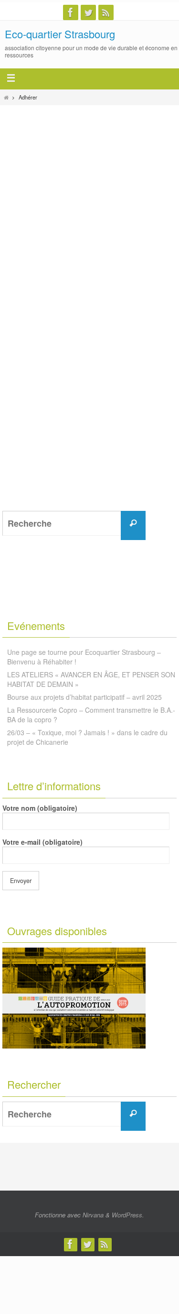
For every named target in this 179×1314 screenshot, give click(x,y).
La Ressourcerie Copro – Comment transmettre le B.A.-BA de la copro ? (91, 714)
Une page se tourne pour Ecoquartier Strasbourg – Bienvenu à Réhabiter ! (84, 656)
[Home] (6, 97)
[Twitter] (88, 12)
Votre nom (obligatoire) (39, 808)
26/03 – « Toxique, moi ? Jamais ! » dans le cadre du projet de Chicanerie (87, 737)
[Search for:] (70, 523)
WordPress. (128, 1214)
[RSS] (106, 12)
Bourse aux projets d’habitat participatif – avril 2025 (84, 697)
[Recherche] (133, 523)
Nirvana (93, 1214)
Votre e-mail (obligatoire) (42, 842)
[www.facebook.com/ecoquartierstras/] (70, 12)
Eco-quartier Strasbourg (60, 33)
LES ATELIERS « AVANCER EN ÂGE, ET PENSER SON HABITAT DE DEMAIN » (91, 679)
